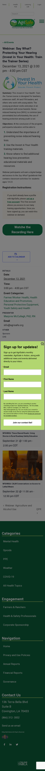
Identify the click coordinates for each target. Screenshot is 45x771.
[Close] (42, 343)
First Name (9, 379)
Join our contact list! (22, 422)
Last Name (9, 391)
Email (6, 367)
